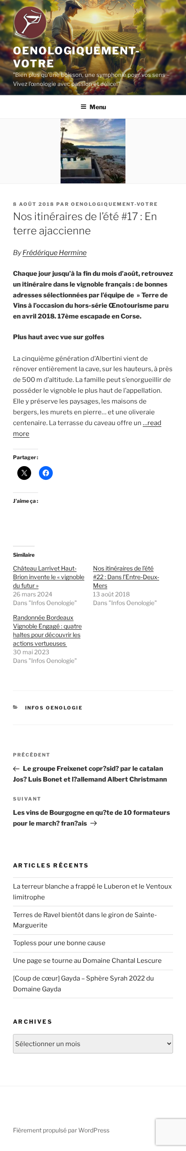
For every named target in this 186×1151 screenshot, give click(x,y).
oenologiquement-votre (114, 204)
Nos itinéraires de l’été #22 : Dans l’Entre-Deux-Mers (126, 576)
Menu (98, 106)
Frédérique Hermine (54, 253)
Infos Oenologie (54, 708)
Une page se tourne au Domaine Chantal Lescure (87, 961)
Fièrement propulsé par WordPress (61, 1130)
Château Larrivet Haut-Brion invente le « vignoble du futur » (48, 576)
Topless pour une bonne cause (59, 943)
